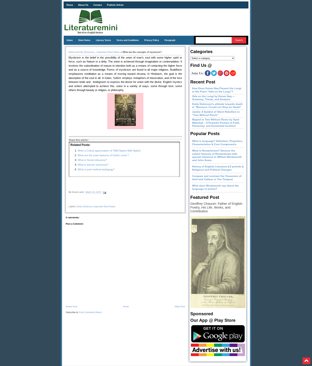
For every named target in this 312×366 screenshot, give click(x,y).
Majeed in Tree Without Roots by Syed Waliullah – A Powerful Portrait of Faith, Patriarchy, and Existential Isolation (216, 122)
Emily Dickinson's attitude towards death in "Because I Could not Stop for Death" (217, 106)
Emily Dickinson (85, 52)
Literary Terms (103, 40)
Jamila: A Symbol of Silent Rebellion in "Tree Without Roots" (216, 113)
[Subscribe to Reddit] (233, 75)
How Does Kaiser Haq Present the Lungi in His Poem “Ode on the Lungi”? (216, 90)
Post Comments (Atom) (90, 312)
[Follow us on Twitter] (214, 75)
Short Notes (84, 40)
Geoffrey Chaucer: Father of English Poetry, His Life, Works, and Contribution (216, 207)
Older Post (180, 306)
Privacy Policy (151, 40)
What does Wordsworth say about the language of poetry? (215, 187)
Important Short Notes (108, 52)
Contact (97, 5)
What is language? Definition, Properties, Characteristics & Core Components (217, 143)
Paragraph (169, 40)
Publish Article (115, 5)
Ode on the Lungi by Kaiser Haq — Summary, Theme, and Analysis (213, 98)
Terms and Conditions (127, 40)
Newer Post (71, 306)
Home (69, 5)
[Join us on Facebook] (208, 75)
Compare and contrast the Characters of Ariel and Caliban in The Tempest (217, 178)
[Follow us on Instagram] (220, 75)
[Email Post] (104, 192)
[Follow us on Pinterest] (226, 75)
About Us (83, 5)
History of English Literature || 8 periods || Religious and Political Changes (218, 168)
